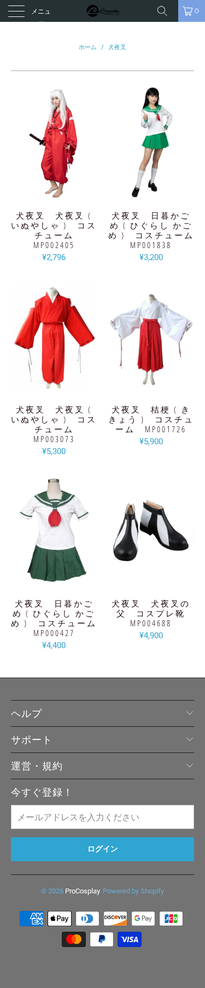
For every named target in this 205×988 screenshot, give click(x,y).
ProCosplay (82, 891)
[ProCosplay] (102, 11)
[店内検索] (166, 11)
